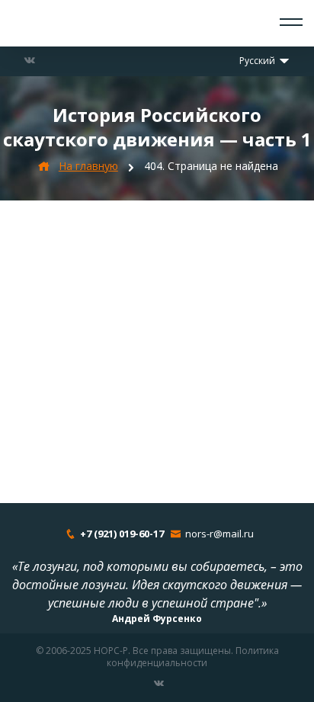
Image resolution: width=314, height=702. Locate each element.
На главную (88, 166)
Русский (258, 60)
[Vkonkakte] (29, 60)
